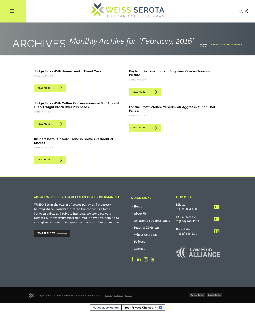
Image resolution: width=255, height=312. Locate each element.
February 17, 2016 (138, 115)
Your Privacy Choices (138, 307)
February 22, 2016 (138, 79)
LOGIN (108, 295)
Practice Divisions (146, 227)
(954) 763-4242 (189, 221)
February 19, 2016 (43, 111)
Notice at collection (106, 307)
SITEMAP (118, 295)
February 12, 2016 (43, 147)
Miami (180, 204)
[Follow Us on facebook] (132, 259)
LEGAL (128, 295)
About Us (140, 213)
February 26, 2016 (43, 76)
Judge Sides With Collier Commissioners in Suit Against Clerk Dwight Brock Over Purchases (76, 105)
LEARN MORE (46, 233)
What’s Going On (145, 234)
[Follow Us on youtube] (153, 259)
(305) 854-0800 (188, 209)
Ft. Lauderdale (186, 217)
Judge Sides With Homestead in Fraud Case (67, 71)
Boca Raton (184, 229)
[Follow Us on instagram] (146, 259)
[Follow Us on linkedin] (139, 259)
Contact (139, 248)
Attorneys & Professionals (152, 220)
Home (204, 44)
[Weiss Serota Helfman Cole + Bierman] (31, 295)
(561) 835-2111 (188, 233)
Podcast (139, 241)
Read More (44, 88)
